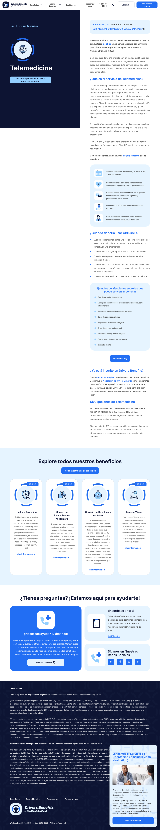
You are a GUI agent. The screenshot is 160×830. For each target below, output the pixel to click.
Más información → (26, 554)
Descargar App (90, 5)
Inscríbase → (114, 636)
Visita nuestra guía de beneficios (80, 470)
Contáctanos (71, 5)
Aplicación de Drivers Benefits (117, 381)
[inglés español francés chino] (126, 5)
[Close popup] (153, 749)
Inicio (12, 26)
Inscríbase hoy (120, 358)
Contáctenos (53, 799)
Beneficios (34, 5)
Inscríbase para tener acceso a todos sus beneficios (30, 80)
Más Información (133, 820)
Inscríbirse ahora (147, 5)
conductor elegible (105, 377)
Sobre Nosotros (52, 5)
